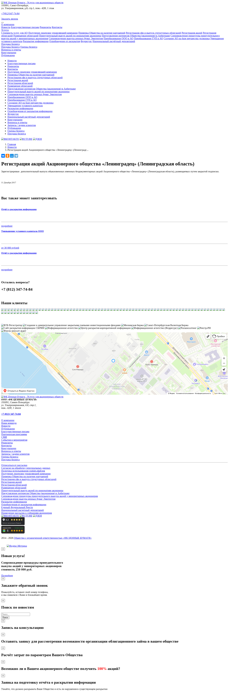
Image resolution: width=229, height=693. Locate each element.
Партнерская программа (14, 434)
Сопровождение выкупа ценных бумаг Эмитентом (76, 38)
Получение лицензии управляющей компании (53, 33)
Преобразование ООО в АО (118, 38)
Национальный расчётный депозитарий (114, 41)
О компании (7, 24)
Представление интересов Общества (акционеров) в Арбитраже (136, 35)
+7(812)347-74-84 (10, 13)
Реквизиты (45, 27)
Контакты (57, 27)
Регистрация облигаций (20, 83)
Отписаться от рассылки (14, 465)
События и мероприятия (14, 440)
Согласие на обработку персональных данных (25, 468)
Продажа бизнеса (10, 44)
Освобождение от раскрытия (64, 41)
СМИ (4, 437)
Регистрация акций (192, 33)
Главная (11, 144)
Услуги (5, 30)
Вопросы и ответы (11, 49)
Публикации (8, 55)
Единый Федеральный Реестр (17, 507)
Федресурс (86, 41)
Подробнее (7, 575)
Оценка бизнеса (28, 47)
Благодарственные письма (25, 27)
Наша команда (9, 423)
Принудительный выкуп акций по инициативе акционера (70, 35)
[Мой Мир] (12, 156)
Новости (5, 27)
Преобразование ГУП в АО (148, 38)
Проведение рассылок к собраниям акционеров (26, 513)
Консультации (8, 52)
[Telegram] (16, 156)
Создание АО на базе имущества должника (187, 38)
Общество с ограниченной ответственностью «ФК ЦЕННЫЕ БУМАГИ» (53, 538)
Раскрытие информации (36, 41)
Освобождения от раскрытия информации (29, 111)
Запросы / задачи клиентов (21, 125)
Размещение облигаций (25, 35)
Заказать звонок (9, 18)
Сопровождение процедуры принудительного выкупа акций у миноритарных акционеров (49, 496)
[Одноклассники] (7, 156)
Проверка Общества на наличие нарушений (101, 33)
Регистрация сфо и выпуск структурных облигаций (153, 33)
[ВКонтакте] (3, 156)
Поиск (5, 617)
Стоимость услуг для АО (14, 33)
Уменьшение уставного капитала (25, 105)
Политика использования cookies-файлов (23, 470)
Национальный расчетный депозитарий (22, 510)
